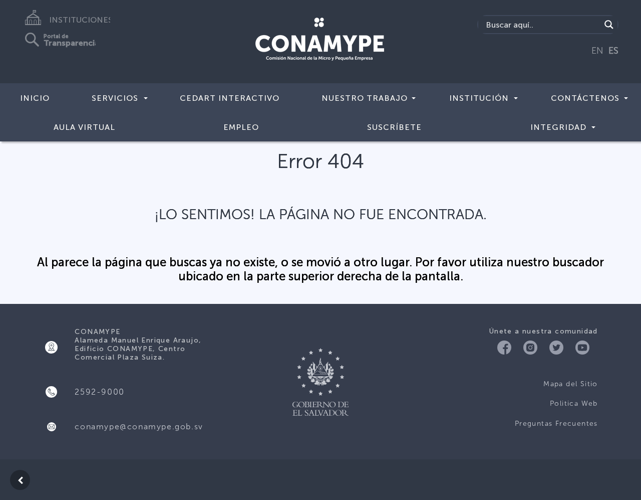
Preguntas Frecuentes (556, 423)
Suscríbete (394, 127)
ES (613, 50)
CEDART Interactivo (229, 98)
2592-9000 (99, 392)
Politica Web (574, 403)
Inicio (35, 98)
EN (597, 50)
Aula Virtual (84, 127)
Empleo (241, 127)
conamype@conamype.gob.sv (139, 426)
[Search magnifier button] (608, 24)
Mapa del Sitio (570, 384)
